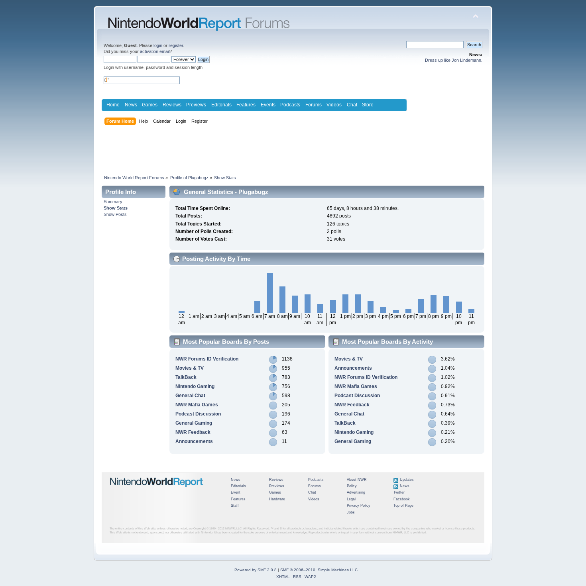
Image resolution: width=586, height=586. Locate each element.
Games (149, 105)
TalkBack (186, 377)
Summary (113, 201)
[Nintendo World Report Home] (157, 490)
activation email (154, 51)
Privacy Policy (358, 506)
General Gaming (193, 423)
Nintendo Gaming (194, 386)
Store (368, 105)
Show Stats (116, 208)
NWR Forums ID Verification (206, 359)
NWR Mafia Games (196, 405)
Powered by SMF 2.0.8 (255, 570)
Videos (334, 105)
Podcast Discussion (198, 414)
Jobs (351, 512)
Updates (407, 480)
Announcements (194, 441)
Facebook (401, 499)
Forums (313, 105)
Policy (352, 486)
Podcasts (290, 105)
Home (113, 105)
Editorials (221, 105)
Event (235, 492)
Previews (196, 105)
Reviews (172, 105)
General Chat (190, 395)
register (176, 45)
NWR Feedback (192, 432)
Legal (351, 499)
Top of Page (403, 506)
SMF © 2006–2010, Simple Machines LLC (319, 570)
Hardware (277, 499)
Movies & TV (189, 368)
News (131, 105)
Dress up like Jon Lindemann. (453, 60)
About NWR (357, 480)
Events (268, 105)
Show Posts (115, 214)
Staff (235, 506)
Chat (352, 105)
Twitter (399, 492)
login (157, 45)
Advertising (356, 492)
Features (246, 105)
